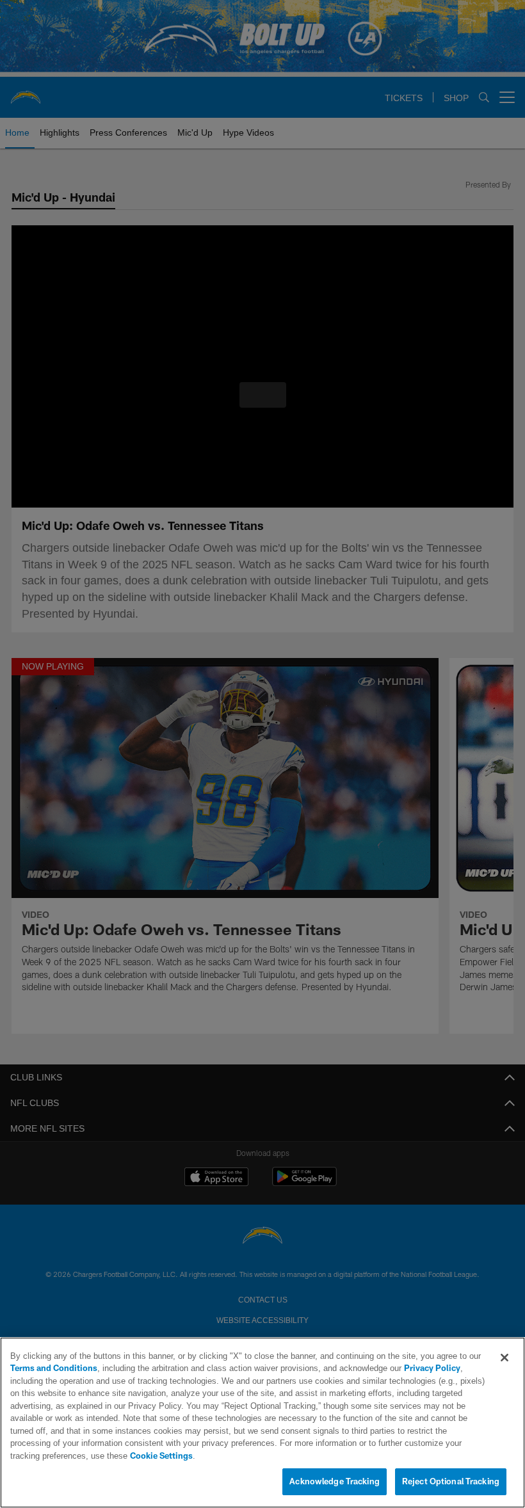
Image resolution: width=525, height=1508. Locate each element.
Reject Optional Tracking (450, 1482)
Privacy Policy (396, 1381)
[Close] (504, 1370)
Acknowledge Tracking (334, 1482)
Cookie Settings (380, 1456)
